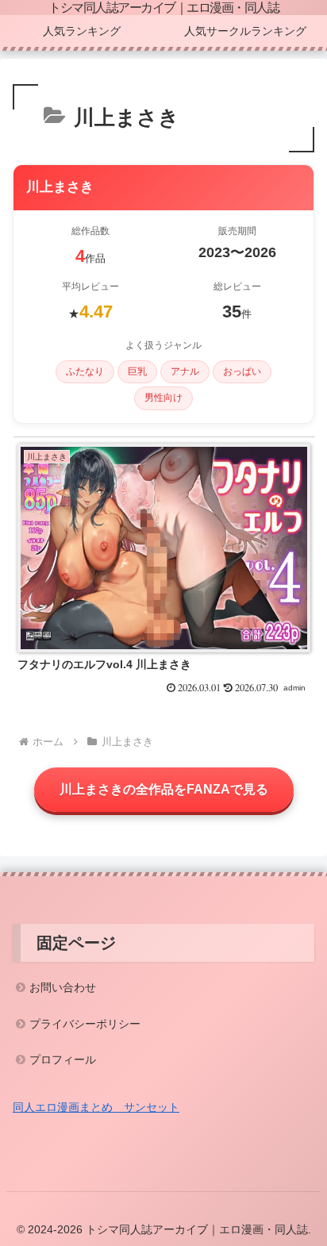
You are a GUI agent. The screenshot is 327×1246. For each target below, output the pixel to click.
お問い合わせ (62, 987)
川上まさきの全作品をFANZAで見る (164, 789)
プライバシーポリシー (84, 1023)
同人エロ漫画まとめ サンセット (96, 1107)
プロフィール (62, 1059)
